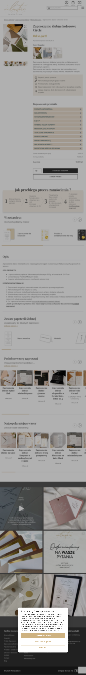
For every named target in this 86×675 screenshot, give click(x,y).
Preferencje (43, 648)
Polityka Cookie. (54, 630)
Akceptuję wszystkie (43, 635)
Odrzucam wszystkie (43, 642)
